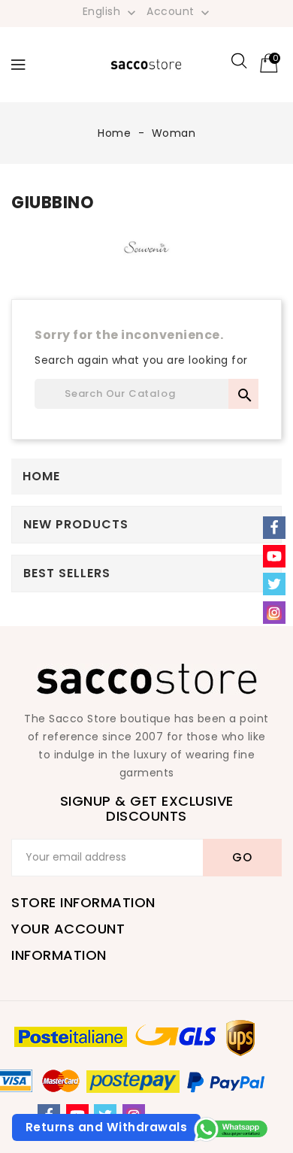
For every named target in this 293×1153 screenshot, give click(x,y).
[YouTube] (274, 556)
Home (41, 476)
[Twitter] (274, 584)
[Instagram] (274, 612)
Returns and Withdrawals (107, 1127)
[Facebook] (274, 527)
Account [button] (179, 12)
